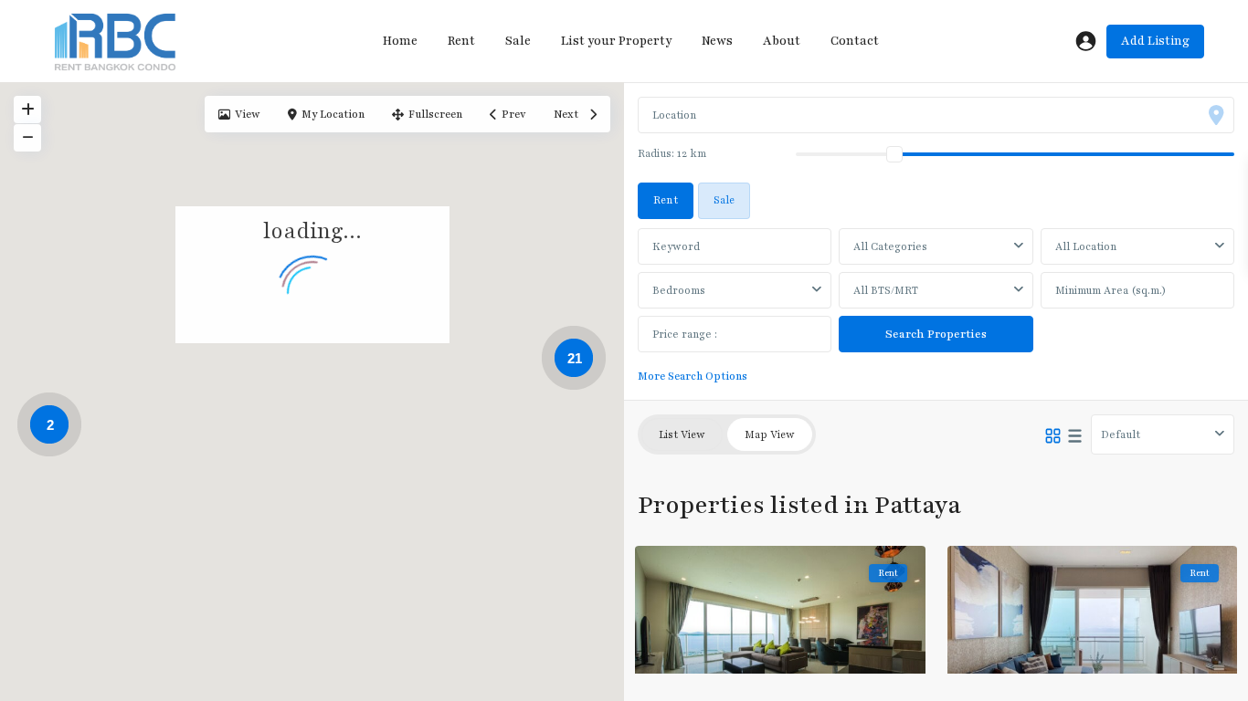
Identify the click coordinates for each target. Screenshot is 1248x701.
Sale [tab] (724, 200)
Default (1120, 434)
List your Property (616, 41)
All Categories (890, 246)
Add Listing (1155, 41)
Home (400, 41)
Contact (854, 41)
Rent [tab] (665, 200)
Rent (461, 41)
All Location (1085, 246)
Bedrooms (678, 290)
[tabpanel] (936, 303)
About (781, 41)
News (717, 41)
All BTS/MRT (885, 290)
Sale (518, 41)
